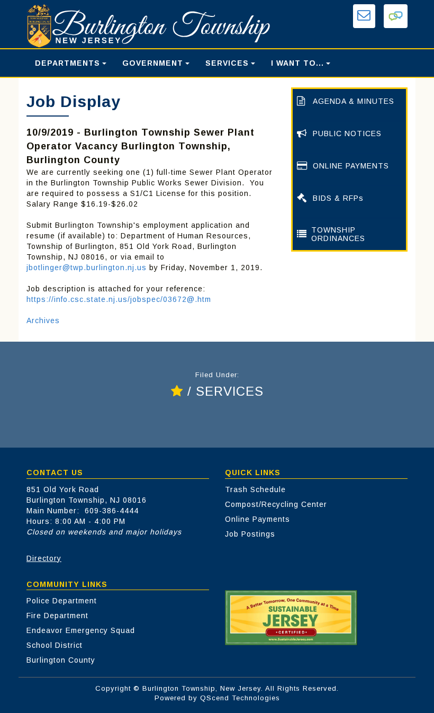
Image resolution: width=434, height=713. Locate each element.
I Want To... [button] (297, 63)
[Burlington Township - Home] (150, 26)
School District (54, 645)
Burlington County (60, 660)
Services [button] (227, 63)
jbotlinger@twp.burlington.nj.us (86, 267)
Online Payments (257, 519)
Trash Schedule (255, 489)
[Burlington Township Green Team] (291, 617)
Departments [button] (67, 63)
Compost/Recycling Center (276, 504)
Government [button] (152, 63)
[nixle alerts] (396, 16)
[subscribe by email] (364, 16)
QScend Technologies (240, 698)
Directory (43, 558)
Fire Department (57, 615)
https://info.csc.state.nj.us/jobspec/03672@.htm (118, 299)
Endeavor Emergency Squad (80, 630)
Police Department (61, 600)
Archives (43, 320)
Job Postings (250, 534)
